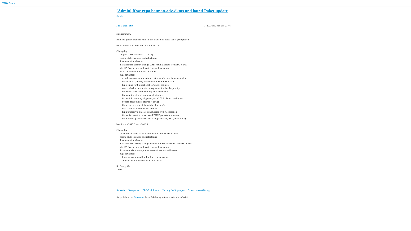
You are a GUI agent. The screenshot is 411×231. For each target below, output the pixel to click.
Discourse (139, 197)
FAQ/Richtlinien (151, 190)
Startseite (120, 190)
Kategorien (134, 190)
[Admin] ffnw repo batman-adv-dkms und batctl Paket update (172, 11)
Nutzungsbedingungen (173, 190)
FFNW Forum (8, 3)
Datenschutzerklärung (199, 190)
